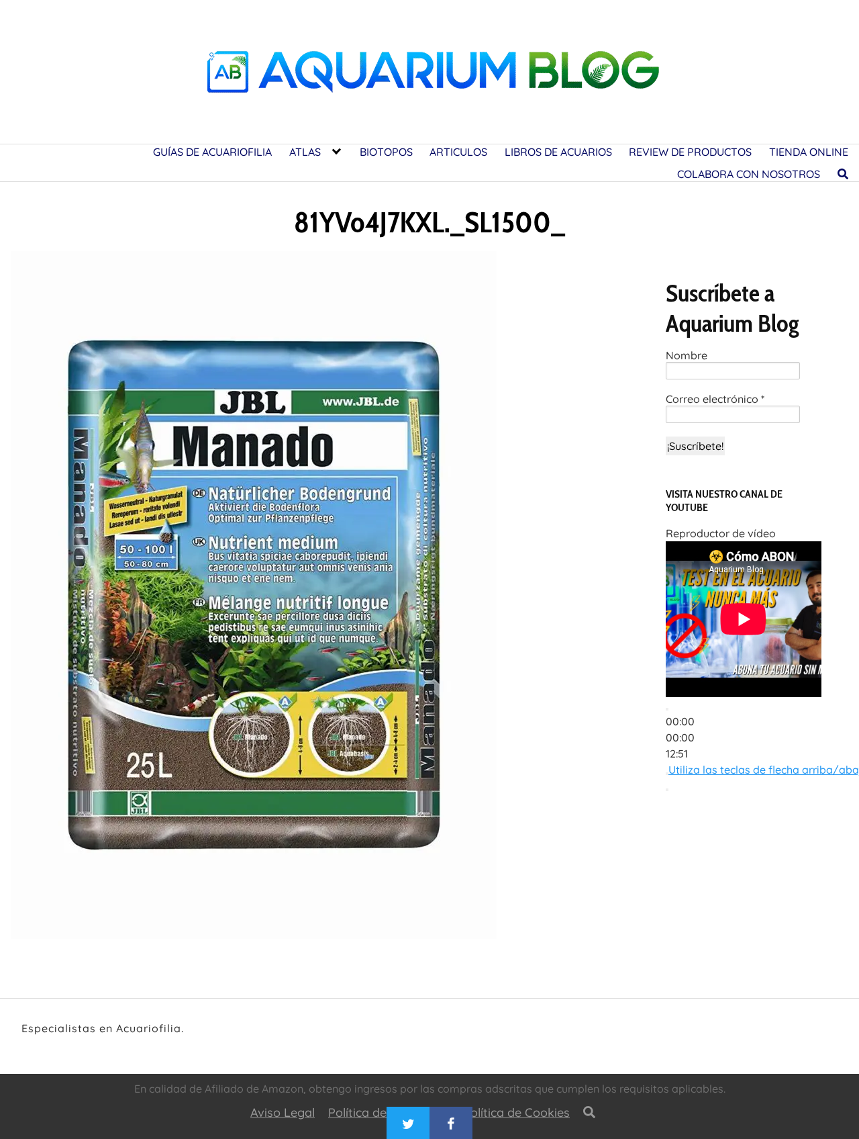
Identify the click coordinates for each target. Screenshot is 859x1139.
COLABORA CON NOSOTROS (748, 174)
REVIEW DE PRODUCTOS (690, 151)
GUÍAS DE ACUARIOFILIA (212, 151)
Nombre (686, 355)
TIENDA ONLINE (808, 151)
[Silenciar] (667, 773)
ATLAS (305, 151)
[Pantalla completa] (667, 789)
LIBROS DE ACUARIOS (558, 151)
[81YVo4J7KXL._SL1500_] (254, 599)
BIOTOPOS (386, 151)
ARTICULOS (458, 151)
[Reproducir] (667, 709)
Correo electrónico (715, 399)
